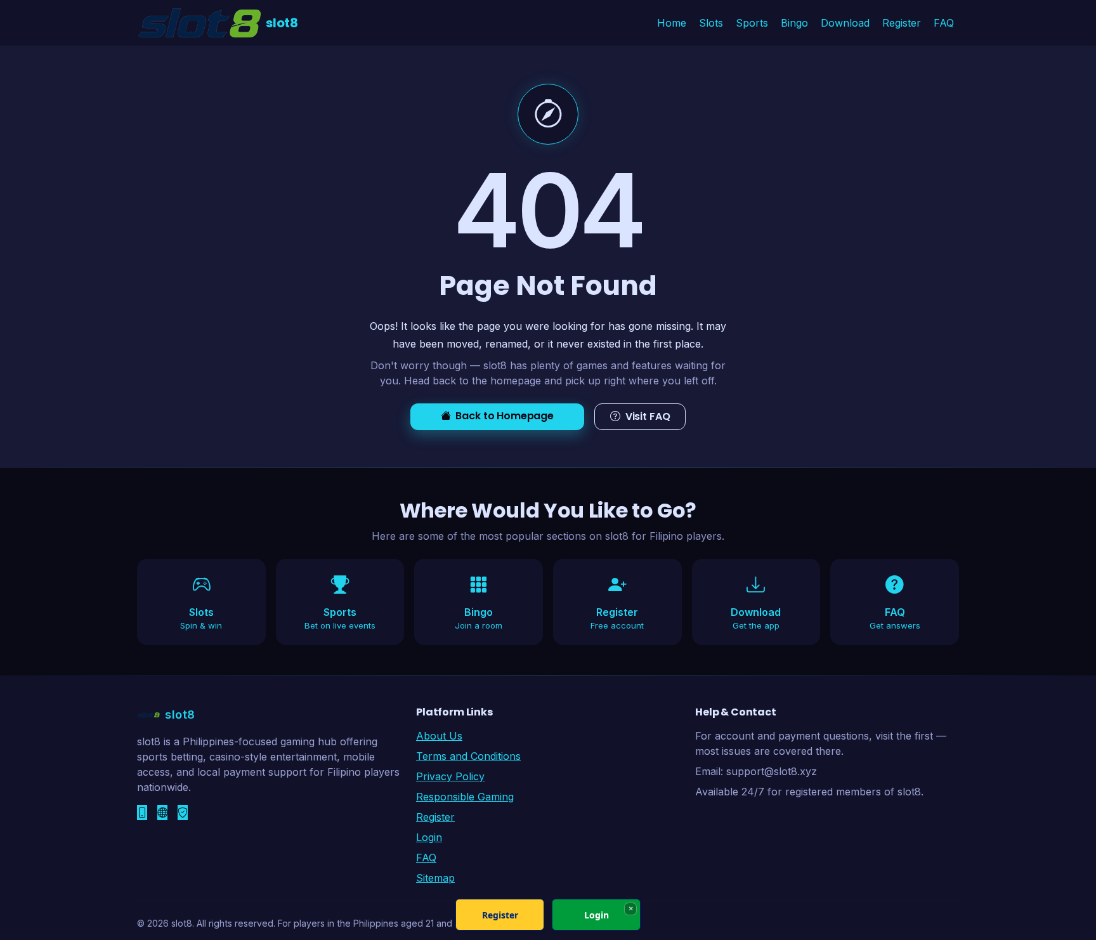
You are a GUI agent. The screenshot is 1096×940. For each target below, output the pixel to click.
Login (429, 837)
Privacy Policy (450, 776)
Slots (711, 22)
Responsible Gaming (465, 796)
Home (671, 22)
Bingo (794, 22)
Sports (752, 22)
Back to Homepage (504, 415)
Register (901, 22)
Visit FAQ (647, 416)
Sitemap (435, 877)
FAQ (944, 22)
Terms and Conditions (468, 756)
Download (845, 22)
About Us (439, 735)
